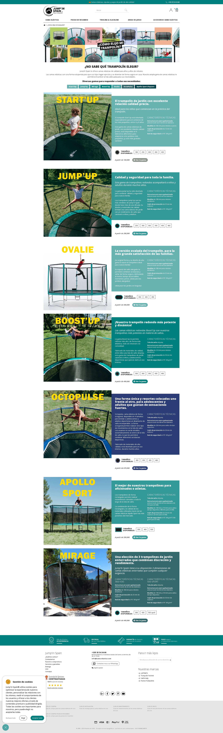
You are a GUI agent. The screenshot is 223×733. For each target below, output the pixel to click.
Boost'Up (106, 86)
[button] (5, 727)
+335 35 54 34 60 (173, 2)
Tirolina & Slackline (109, 20)
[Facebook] (107, 694)
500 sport (151, 612)
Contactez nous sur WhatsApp (107, 664)
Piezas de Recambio (79, 20)
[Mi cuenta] (171, 10)
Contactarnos (50, 659)
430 (162, 152)
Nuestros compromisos (53, 662)
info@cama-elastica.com (101, 659)
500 (151, 529)
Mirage (95, 86)
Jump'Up (84, 86)
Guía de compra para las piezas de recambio (59, 716)
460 (169, 225)
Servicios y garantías (52, 664)
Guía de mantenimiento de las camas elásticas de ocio (127, 709)
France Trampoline (147, 681)
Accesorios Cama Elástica (165, 20)
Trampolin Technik (147, 676)
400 (145, 529)
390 (156, 225)
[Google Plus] (102, 694)
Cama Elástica (52, 20)
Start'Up (72, 86)
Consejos (48, 671)
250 (143, 152)
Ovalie (117, 86)
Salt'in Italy (144, 678)
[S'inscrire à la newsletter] (170, 660)
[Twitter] (113, 694)
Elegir (23, 718)
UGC (46, 669)
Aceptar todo (37, 718)
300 (149, 152)
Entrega (48, 667)
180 (136, 152)
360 (156, 152)
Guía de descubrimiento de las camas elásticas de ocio (161, 709)
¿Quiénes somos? (51, 657)
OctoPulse (128, 86)
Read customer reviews (55, 688)
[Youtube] (123, 694)
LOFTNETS (144, 673)
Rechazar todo (11, 718)
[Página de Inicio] (45, 25)
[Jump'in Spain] (59, 11)
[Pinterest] (118, 694)
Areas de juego (134, 20)
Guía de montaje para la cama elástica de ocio (93, 708)
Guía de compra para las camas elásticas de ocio (60, 708)
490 (152, 297)
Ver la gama (141, 160)
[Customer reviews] (55, 677)
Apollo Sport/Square (145, 86)
